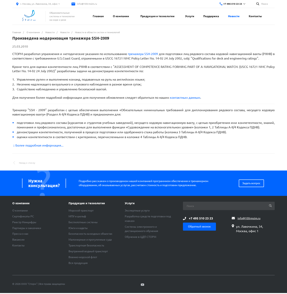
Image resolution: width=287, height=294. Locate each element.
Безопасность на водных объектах (90, 233)
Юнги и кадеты (78, 228)
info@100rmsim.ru (87, 4)
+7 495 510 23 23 (232, 4)
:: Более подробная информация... (37, 145)
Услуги (130, 203)
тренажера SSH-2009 (143, 54)
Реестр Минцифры (24, 222)
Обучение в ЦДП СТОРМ (140, 236)
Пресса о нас (20, 233)
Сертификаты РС (23, 216)
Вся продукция (78, 263)
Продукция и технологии (87, 203)
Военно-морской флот (83, 257)
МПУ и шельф (77, 216)
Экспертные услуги (137, 210)
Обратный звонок (199, 226)
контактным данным (185, 97)
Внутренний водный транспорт (88, 251)
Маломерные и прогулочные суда (90, 239)
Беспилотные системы (83, 222)
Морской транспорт (81, 210)
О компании (20, 203)
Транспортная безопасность (86, 245)
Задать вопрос (251, 183)
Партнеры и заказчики (26, 228)
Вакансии (18, 239)
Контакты (18, 245)
